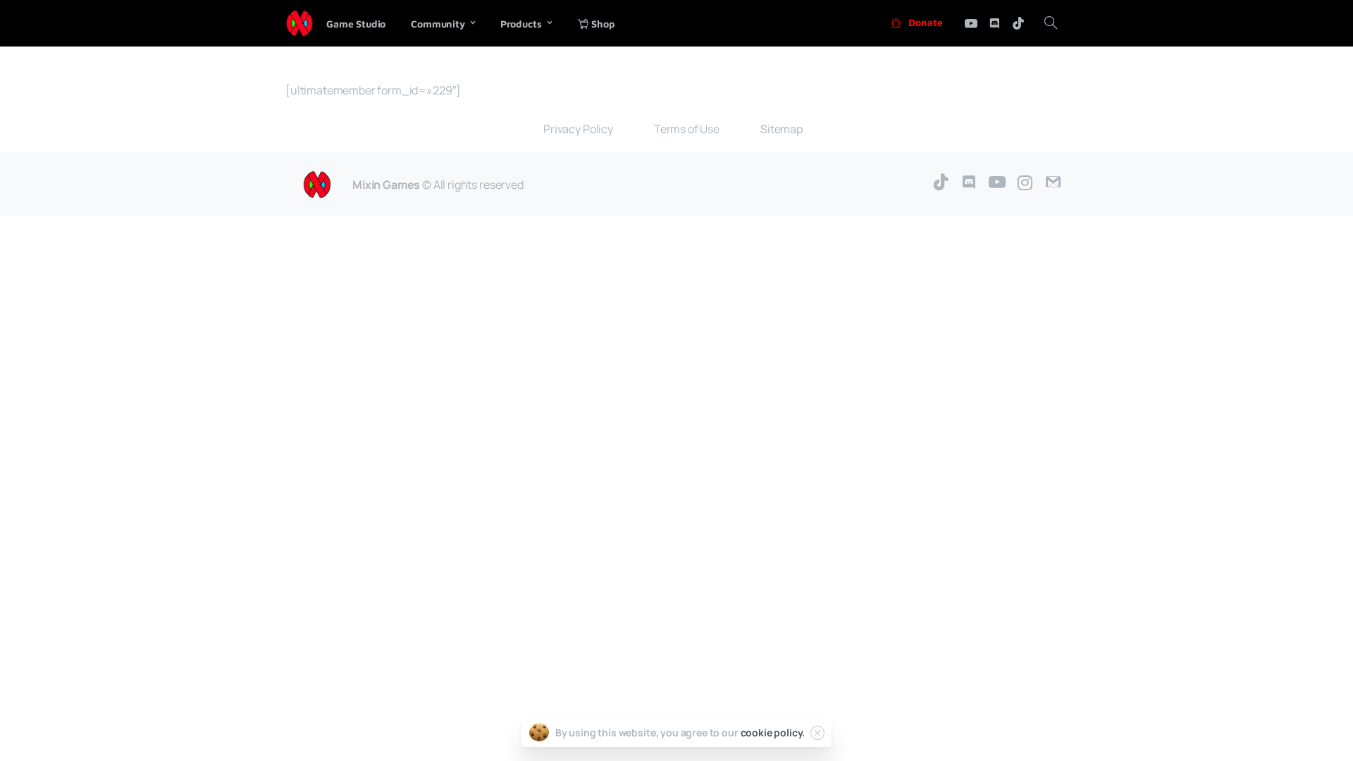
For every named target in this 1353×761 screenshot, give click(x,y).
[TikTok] (941, 183)
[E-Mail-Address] (1053, 183)
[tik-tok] (1018, 23)
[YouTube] (997, 183)
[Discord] (994, 23)
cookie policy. (773, 732)
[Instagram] (1025, 183)
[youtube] (971, 23)
